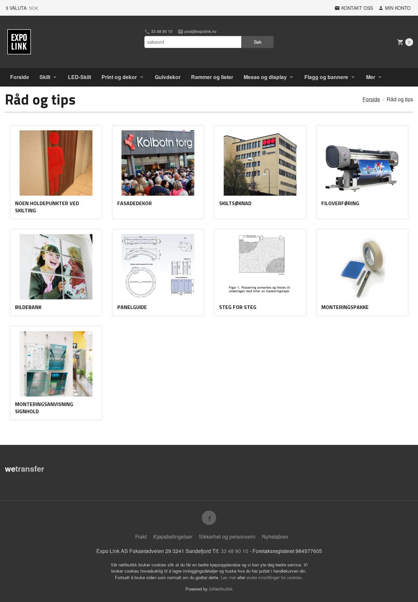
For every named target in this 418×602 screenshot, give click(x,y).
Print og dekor (119, 77)
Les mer (229, 577)
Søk (258, 42)
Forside (19, 77)
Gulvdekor (168, 77)
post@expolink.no (200, 31)
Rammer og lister (212, 77)
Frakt (141, 536)
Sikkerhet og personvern (227, 536)
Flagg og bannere (326, 77)
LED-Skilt (79, 77)
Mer (370, 77)
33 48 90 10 (161, 31)
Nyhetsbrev (275, 536)
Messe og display (265, 77)
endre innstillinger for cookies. (275, 577)
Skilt (45, 77)
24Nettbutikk (221, 589)
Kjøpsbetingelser (172, 536)
